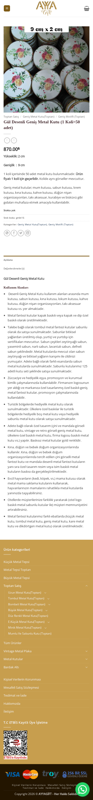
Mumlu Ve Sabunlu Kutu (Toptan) (30, 633)
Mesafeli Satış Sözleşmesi (21, 687)
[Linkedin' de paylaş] (28, 233)
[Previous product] (14, 140)
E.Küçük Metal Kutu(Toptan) (26, 622)
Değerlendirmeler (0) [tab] (14, 268)
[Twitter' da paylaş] (21, 233)
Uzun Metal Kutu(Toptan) (24, 592)
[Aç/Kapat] (86, 586)
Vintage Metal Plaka (17, 651)
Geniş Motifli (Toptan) (71, 116)
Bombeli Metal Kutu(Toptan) (26, 604)
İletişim (9, 711)
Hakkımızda (12, 703)
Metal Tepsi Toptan (17, 569)
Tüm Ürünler (12, 643)
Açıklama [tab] (8, 259)
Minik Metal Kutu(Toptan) (24, 627)
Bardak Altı (11, 667)
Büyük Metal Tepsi (17, 578)
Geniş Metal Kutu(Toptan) (38, 116)
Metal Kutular (13, 659)
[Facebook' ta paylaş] (14, 233)
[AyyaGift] (46, 8)
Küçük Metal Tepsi (16, 562)
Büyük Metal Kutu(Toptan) (25, 610)
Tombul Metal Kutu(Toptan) (26, 598)
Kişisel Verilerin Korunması (22, 679)
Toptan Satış (11, 116)
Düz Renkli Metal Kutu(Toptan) (28, 616)
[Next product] (7, 140)
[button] (7, 8)
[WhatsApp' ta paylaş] (7, 233)
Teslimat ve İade (15, 695)
